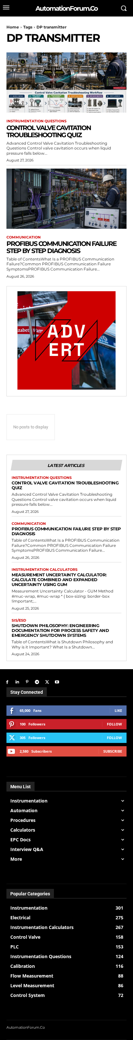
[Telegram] (37, 682)
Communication (23, 237)
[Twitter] (47, 682)
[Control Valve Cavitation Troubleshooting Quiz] (66, 82)
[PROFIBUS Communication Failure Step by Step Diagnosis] (66, 199)
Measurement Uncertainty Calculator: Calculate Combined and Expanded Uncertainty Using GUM (59, 579)
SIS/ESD (19, 620)
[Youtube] (57, 682)
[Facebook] (7, 682)
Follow (114, 724)
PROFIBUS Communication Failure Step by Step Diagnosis (61, 247)
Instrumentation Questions (36, 121)
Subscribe (112, 751)
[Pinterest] (27, 682)
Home (12, 27)
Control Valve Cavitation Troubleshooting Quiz (48, 131)
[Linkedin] (17, 682)
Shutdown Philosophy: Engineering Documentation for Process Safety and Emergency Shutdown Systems (60, 630)
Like (118, 710)
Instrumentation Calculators (44, 570)
